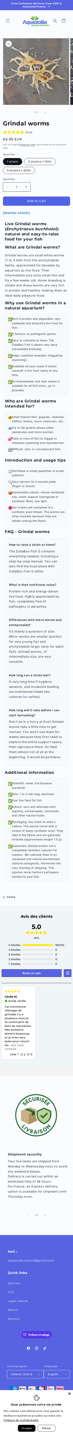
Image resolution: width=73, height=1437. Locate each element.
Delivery (14, 1283)
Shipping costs (27, 144)
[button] (8, 20)
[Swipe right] (45, 112)
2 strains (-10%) (40, 161)
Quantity (9, 179)
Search (13, 1310)
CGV (11, 1292)
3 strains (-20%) (19, 170)
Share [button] (11, 897)
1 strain (12, 161)
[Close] (69, 1394)
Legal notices (18, 1301)
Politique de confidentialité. (21, 1420)
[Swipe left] (28, 112)
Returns (14, 1319)
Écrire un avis (32, 973)
